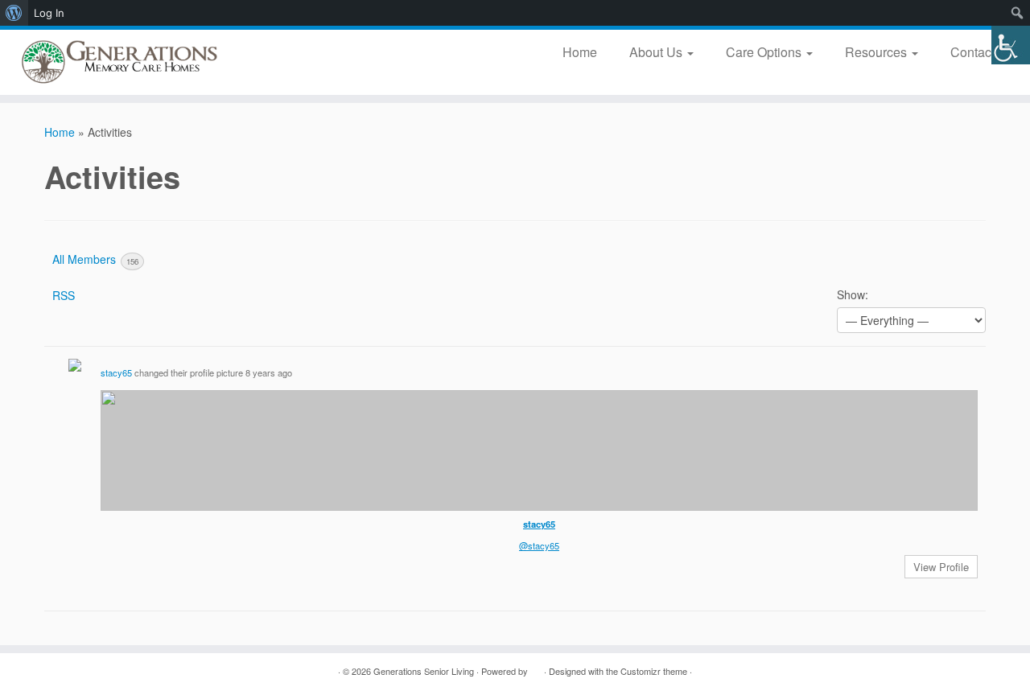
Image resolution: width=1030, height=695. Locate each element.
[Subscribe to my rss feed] (54, 671)
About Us (657, 52)
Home (579, 52)
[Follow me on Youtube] (175, 671)
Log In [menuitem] (49, 12)
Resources (877, 52)
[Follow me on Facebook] (115, 671)
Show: (852, 294)
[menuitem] (14, 13)
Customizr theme (653, 670)
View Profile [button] (941, 566)
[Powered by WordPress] (536, 667)
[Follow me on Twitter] (94, 671)
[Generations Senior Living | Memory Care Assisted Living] (118, 62)
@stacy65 (539, 545)
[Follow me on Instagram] (155, 671)
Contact (974, 52)
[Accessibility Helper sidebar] (1010, 45)
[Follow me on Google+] (135, 671)
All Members (95, 259)
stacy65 (116, 372)
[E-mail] (74, 671)
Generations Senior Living (423, 670)
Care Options (765, 52)
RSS (63, 295)
